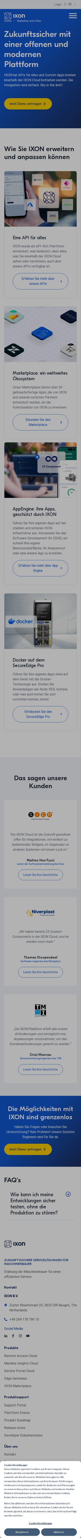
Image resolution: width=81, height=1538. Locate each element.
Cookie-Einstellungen (40, 1523)
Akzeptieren (22, 1532)
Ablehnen (59, 1532)
